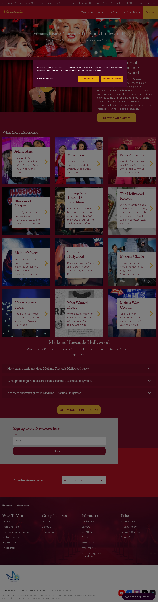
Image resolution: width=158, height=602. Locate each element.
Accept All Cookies (112, 79)
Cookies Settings (45, 78)
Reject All (88, 79)
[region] (80, 73)
